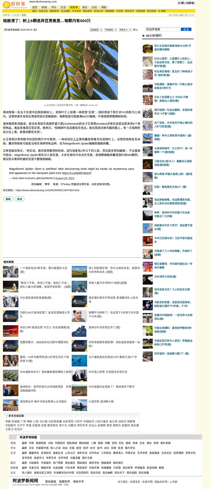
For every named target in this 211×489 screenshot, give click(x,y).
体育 (135, 443)
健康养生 (34, 453)
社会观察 (65, 11)
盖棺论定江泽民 (43, 472)
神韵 (29, 421)
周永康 (135, 425)
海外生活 (82, 453)
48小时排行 (154, 35)
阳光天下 (120, 472)
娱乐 (84, 7)
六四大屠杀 (102, 421)
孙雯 (44, 425)
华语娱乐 (46, 462)
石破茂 (36, 425)
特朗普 (131, 421)
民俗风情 (151, 11)
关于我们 (123, 482)
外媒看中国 (42, 448)
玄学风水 (94, 453)
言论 (31, 448)
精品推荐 (106, 462)
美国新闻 (41, 443)
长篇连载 (75, 458)
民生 (121, 443)
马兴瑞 (43, 421)
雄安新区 (52, 425)
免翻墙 (190, 3)
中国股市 (10, 425)
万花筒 (119, 11)
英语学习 (39, 458)
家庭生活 (58, 453)
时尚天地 (98, 11)
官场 (114, 443)
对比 (106, 448)
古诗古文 (166, 453)
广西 (23, 421)
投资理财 (178, 453)
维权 (128, 443)
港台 (149, 443)
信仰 (156, 443)
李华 (48, 184)
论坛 (94, 7)
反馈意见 (135, 482)
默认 (135, 29)
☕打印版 (173, 15)
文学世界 (63, 458)
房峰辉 (102, 425)
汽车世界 (76, 11)
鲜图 (161, 467)
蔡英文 (117, 425)
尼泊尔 (18, 429)
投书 (99, 448)
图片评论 (130, 448)
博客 (103, 7)
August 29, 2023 (64, 178)
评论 (53, 7)
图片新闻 (165, 443)
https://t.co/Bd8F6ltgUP (77, 173)
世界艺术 (51, 458)
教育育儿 (118, 453)
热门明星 (58, 462)
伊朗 (8, 421)
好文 (92, 448)
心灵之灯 (70, 453)
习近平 (78, 421)
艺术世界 (142, 453)
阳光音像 (144, 472)
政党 (78, 448)
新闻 (44, 7)
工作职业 (106, 453)
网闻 (100, 443)
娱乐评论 (94, 462)
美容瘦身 (154, 453)
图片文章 (87, 458)
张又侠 (113, 421)
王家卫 (9, 429)
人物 (93, 443)
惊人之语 (55, 448)
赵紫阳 (126, 425)
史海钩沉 (46, 453)
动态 (65, 448)
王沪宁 (21, 425)
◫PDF (191, 15)
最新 (34, 11)
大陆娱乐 (34, 462)
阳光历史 (96, 472)
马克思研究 (82, 472)
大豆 (76, 139)
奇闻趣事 (109, 11)
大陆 (50, 443)
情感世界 (54, 11)
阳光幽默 (108, 472)
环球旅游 (140, 11)
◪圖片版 (183, 15)
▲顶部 (173, 482)
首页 (34, 7)
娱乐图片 (118, 462)
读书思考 (27, 458)
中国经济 (88, 421)
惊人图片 (27, 472)
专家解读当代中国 (64, 472)
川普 (35, 421)
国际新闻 (72, 443)
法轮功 (122, 421)
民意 (120, 448)
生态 (142, 443)
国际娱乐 (82, 462)
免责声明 (147, 482)
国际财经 (84, 443)
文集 (71, 448)
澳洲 (19, 199)
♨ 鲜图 (162, 11)
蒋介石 (63, 425)
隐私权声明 (161, 482)
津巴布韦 (82, 425)
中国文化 (130, 453)
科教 (107, 443)
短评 (85, 448)
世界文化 (191, 453)
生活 (63, 7)
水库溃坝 (68, 421)
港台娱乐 (70, 462)
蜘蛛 (8, 199)
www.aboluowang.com (43, 1)
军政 (31, 443)
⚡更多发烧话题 (14, 416)
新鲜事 (74, 7)
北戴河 (72, 425)
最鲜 (24, 467)
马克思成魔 (55, 421)
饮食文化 (43, 11)
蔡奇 (109, 425)
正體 (181, 3)
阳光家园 (132, 472)
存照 (113, 448)
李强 (28, 425)
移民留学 (87, 11)
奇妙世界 (129, 11)
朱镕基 (16, 421)
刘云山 (93, 425)
